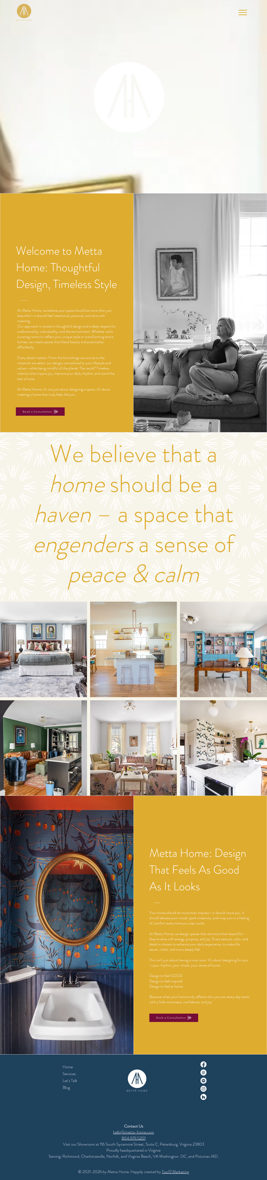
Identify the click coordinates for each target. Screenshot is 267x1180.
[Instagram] (203, 1089)
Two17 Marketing (175, 1172)
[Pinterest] (203, 1073)
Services (69, 1074)
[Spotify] (203, 1081)
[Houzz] (203, 1097)
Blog (66, 1088)
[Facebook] (203, 1064)
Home (68, 1067)
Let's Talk (70, 1081)
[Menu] (242, 12)
